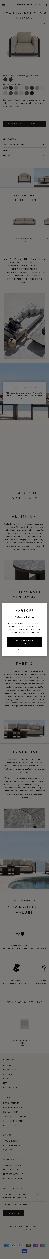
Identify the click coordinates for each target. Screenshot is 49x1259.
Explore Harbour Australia (24, 642)
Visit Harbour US (24, 650)
